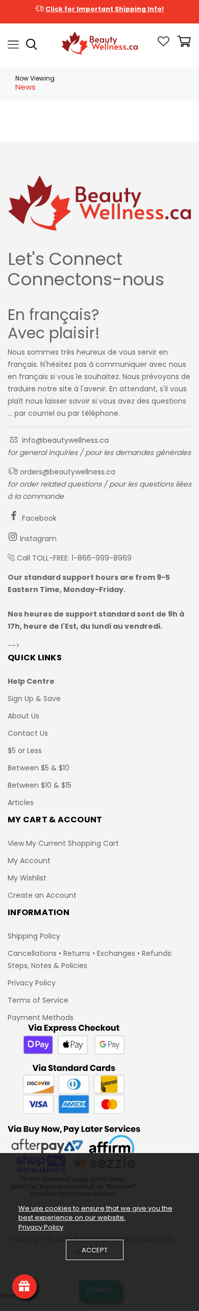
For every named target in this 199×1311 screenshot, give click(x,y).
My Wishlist (27, 878)
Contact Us (28, 733)
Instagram (37, 538)
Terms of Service (38, 1000)
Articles (21, 802)
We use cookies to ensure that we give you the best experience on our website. (95, 1213)
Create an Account (42, 895)
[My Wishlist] (163, 44)
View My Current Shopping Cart (63, 843)
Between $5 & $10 (38, 768)
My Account (29, 860)
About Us (23, 716)
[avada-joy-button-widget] (24, 1286)
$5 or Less (25, 750)
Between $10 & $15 (39, 785)
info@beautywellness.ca (64, 440)
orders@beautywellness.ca (66, 472)
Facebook (38, 518)
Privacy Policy (32, 983)
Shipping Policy (34, 936)
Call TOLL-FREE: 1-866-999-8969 (74, 558)
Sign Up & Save (34, 698)
